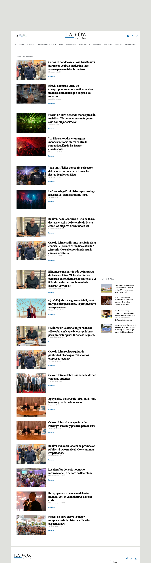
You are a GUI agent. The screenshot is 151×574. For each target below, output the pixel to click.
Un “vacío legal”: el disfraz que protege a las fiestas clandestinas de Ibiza (71, 193)
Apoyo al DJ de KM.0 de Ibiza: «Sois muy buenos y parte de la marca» (72, 400)
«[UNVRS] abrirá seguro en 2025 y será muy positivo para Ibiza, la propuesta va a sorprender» (72, 303)
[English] (21, 36)
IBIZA (61, 44)
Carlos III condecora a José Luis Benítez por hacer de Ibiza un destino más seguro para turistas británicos (71, 65)
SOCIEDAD (30, 44)
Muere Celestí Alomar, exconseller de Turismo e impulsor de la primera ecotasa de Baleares (124, 300)
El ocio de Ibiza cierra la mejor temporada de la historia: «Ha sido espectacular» (69, 520)
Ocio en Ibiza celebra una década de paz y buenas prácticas (72, 377)
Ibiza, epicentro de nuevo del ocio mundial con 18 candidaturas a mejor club (70, 496)
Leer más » (51, 76)
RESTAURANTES (130, 44)
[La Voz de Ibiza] (75, 35)
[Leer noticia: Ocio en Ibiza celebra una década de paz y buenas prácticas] (31, 383)
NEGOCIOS (108, 44)
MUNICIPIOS (83, 44)
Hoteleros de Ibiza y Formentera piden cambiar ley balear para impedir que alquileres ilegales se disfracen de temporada (125, 315)
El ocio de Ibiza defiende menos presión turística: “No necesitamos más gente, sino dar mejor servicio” (72, 118)
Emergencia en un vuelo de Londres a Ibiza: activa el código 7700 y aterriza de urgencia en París (124, 288)
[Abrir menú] (13, 36)
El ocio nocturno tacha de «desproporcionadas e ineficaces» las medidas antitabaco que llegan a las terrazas (70, 91)
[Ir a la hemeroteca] (17, 36)
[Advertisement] (75, 568)
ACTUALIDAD (19, 44)
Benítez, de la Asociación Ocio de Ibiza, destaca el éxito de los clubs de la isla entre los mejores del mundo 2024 (71, 222)
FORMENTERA (71, 44)
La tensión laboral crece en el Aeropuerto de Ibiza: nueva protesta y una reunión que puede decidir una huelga (125, 328)
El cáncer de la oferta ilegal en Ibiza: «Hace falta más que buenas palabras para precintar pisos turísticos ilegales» (71, 331)
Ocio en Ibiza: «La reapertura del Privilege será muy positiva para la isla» (72, 424)
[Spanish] (25, 36)
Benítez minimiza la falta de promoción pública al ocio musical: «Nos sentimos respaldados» (71, 449)
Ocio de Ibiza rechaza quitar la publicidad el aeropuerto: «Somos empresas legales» (68, 355)
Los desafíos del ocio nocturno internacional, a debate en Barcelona (70, 471)
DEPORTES (118, 44)
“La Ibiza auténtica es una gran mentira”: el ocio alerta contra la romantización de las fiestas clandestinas (67, 144)
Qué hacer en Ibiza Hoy (47, 44)
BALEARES (97, 44)
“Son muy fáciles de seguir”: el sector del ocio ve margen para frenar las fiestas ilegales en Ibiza (70, 171)
